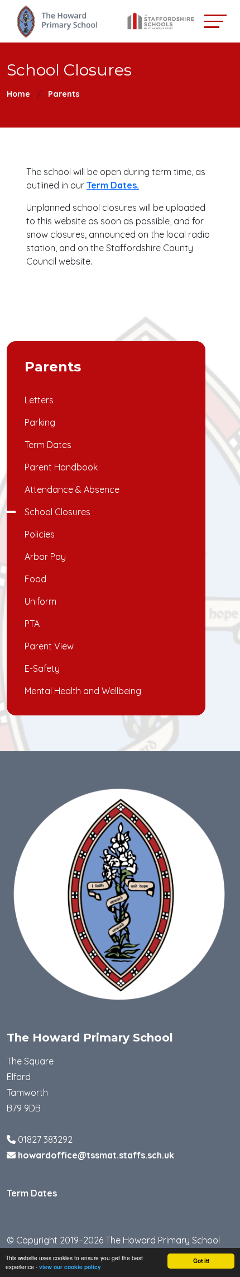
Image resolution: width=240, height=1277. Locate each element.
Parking (40, 422)
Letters (39, 400)
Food (35, 579)
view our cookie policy (70, 1267)
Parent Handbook (61, 467)
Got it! (201, 1261)
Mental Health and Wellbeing (83, 690)
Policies (40, 534)
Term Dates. (113, 185)
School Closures (57, 511)
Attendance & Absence (72, 489)
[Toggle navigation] (215, 21)
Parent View (49, 646)
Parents (64, 94)
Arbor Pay (45, 556)
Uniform (40, 601)
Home (18, 94)
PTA (32, 623)
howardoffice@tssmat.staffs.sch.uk (96, 1155)
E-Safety (42, 668)
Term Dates (48, 444)
